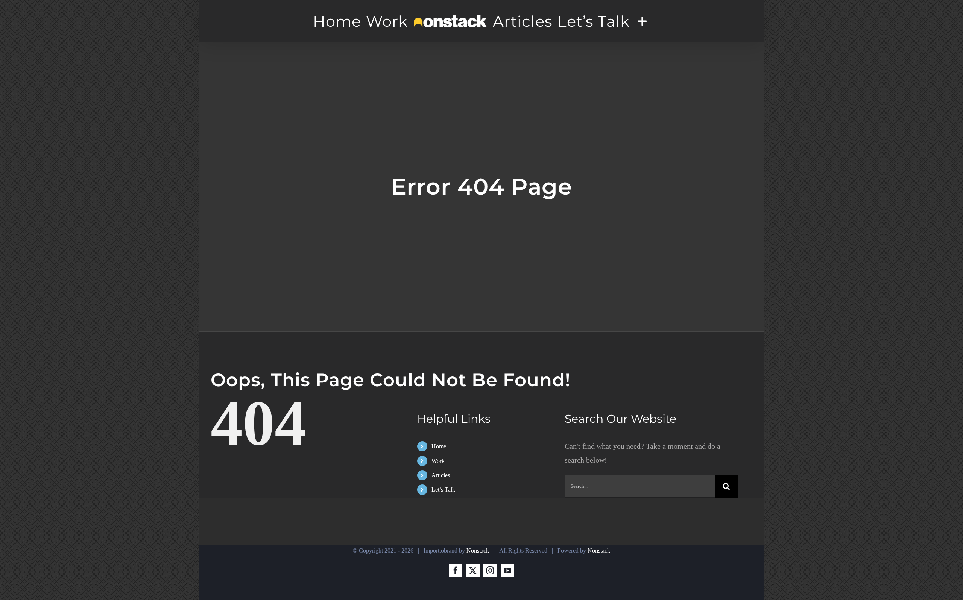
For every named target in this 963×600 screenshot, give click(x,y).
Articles (440, 475)
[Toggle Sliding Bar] (649, 21)
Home (438, 446)
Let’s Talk (443, 489)
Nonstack (477, 550)
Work (438, 461)
